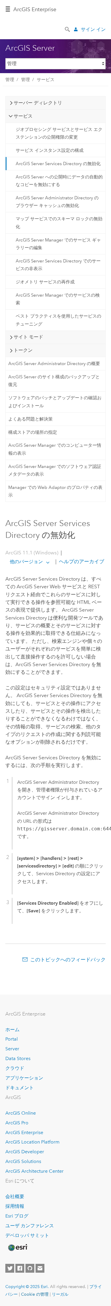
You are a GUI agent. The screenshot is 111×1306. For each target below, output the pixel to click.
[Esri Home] (17, 1247)
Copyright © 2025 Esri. (27, 1286)
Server (12, 1049)
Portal (11, 1039)
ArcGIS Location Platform (32, 1142)
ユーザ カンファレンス (29, 1225)
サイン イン (93, 29)
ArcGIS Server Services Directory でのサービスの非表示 (58, 264)
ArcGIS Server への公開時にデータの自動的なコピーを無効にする (59, 180)
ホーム (12, 1029)
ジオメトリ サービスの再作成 (45, 282)
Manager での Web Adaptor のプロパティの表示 (55, 491)
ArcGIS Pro (16, 1123)
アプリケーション (24, 1078)
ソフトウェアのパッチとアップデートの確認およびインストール (55, 401)
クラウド (14, 1068)
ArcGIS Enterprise (34, 9)
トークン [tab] (23, 350)
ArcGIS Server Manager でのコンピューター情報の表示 (54, 449)
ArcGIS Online (20, 1113)
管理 (9, 79)
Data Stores (17, 1058)
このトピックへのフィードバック (68, 959)
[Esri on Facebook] (19, 1268)
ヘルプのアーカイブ (81, 561)
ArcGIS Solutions (23, 1161)
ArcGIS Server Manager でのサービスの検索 (58, 299)
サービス (45, 79)
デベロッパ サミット (27, 1235)
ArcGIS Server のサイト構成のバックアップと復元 (54, 380)
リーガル (60, 1294)
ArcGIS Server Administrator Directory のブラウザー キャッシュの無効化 (57, 201)
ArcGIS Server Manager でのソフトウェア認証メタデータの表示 (54, 470)
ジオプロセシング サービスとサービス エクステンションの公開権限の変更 (59, 133)
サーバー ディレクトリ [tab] (38, 103)
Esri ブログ (16, 1216)
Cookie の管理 (35, 1294)
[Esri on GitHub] (29, 1268)
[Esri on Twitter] (9, 1268)
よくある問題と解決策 (30, 419)
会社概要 (14, 1196)
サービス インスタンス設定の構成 (49, 150)
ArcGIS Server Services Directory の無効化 (58, 163)
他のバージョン (26, 561)
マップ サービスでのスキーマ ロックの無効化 (59, 222)
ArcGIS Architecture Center (34, 1171)
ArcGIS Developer (24, 1151)
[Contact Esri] (40, 1268)
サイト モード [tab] (28, 337)
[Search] (68, 29)
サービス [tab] (23, 116)
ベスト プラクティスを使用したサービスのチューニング (58, 319)
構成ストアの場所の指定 (32, 432)
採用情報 (14, 1206)
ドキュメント (19, 1087)
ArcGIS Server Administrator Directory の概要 (54, 363)
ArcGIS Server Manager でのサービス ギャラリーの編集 (58, 243)
